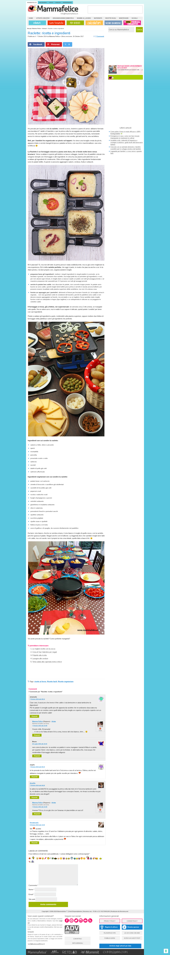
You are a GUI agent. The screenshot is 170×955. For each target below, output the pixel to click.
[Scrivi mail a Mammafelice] (85, 922)
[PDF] (75, 23)
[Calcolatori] (94, 23)
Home (31, 18)
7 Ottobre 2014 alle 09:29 (37, 785)
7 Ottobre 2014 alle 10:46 (39, 725)
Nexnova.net (124, 911)
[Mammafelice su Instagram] (81, 922)
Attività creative (42, 18)
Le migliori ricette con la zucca (43, 649)
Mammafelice (32, 2)
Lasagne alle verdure (40, 658)
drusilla (32, 783)
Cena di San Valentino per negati (44, 652)
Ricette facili (110, 18)
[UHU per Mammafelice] (132, 23)
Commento (33, 885)
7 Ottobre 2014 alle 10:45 (39, 807)
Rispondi (34, 716)
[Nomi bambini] (113, 23)
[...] (142, 69)
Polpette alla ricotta (39, 655)
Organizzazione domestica (63, 18)
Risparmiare (67, 2)
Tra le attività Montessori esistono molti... (129, 69)
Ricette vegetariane (65, 681)
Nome (31, 889)
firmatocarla (34, 823)
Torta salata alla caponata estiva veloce (47, 662)
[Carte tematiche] (56, 23)
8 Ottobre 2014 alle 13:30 (37, 825)
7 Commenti (99, 36)
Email (31, 894)
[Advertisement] (115, 9)
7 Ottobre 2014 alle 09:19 (37, 767)
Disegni (58, 2)
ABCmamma (43, 2)
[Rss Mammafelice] (90, 922)
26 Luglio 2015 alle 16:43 (39, 744)
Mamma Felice (54, 36)
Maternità (98, 18)
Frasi (51, 2)
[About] (37, 23)
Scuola (135, 18)
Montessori (123, 18)
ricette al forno (40, 681)
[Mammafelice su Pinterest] (71, 922)
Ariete (54, 721)
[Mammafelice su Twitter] (76, 922)
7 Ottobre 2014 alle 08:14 (37, 699)
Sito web (32, 899)
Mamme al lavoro (84, 18)
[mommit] (72, 935)
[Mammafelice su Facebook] (67, 922)
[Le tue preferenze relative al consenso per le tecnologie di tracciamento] (166, 951)
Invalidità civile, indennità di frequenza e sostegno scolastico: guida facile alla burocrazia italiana (126, 142)
